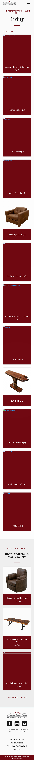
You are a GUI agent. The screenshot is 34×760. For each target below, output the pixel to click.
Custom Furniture (17, 742)
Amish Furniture (17, 739)
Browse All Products (17, 697)
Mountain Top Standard (17, 746)
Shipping (17, 749)
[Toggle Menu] (28, 3)
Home (5, 32)
